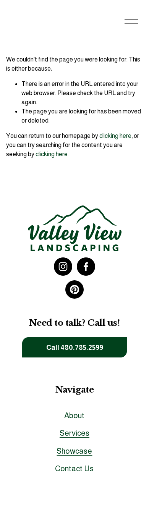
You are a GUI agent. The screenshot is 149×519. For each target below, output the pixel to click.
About (74, 415)
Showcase (74, 451)
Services (74, 433)
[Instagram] (63, 266)
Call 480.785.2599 (74, 347)
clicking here (115, 136)
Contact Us (74, 468)
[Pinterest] (74, 289)
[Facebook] (86, 266)
